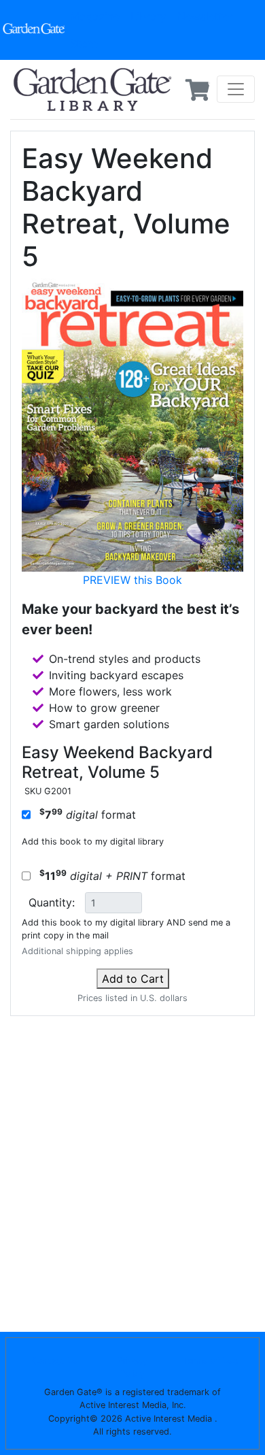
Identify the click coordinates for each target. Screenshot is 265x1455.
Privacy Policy (132, 1367)
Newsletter (205, 16)
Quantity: (52, 902)
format (87, 813)
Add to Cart (133, 978)
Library (148, 16)
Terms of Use (210, 1361)
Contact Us (55, 1361)
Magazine (95, 16)
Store (84, 43)
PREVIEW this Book (132, 580)
